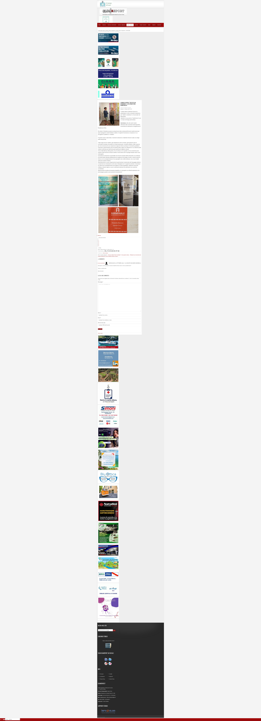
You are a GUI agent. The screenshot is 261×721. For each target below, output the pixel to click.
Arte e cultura (105, 253)
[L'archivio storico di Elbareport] (108, 645)
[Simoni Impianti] (108, 415)
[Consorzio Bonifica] (108, 562)
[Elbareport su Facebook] (106, 659)
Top (98, 715)
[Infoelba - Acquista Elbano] (108, 459)
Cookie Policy (111, 679)
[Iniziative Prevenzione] (108, 510)
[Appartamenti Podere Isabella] (108, 607)
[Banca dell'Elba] (108, 576)
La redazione (102, 676)
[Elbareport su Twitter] (110, 659)
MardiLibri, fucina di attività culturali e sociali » (109, 256)
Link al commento (101, 263)
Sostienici (111, 676)
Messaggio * (100, 282)
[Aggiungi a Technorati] (113, 251)
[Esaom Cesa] (108, 94)
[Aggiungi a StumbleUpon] (111, 251)
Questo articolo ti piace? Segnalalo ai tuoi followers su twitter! (118, 251)
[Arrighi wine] (108, 374)
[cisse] (108, 83)
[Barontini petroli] (108, 550)
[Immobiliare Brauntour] (108, 358)
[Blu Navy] (108, 37)
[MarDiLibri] (108, 73)
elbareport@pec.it (112, 697)
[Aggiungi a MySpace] (116, 251)
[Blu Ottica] (108, 477)
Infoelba (103, 717)
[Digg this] (109, 251)
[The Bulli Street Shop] (108, 491)
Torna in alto (100, 333)
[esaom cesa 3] (108, 341)
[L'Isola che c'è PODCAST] (108, 393)
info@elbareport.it (103, 697)
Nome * (99, 312)
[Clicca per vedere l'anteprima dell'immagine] (109, 114)
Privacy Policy (102, 679)
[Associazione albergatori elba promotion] (108, 62)
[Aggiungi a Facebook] (105, 251)
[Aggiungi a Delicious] (107, 251)
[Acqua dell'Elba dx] (106, 19)
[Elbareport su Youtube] (106, 663)
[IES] (108, 437)
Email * (99, 317)
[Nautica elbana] (108, 589)
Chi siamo (102, 674)
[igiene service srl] (108, 532)
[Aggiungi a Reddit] (114, 251)
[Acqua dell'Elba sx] (106, 3)
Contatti (110, 674)
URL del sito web (101, 322)
